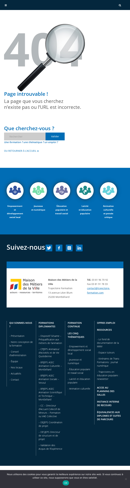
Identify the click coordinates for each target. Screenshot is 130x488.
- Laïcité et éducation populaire (79, 380)
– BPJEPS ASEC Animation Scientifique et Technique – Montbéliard (50, 394)
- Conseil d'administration (17, 353)
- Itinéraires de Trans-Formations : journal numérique (108, 362)
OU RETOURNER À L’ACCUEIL (20, 150)
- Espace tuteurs (106, 352)
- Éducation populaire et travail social (79, 371)
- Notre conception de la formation (21, 343)
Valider (55, 136)
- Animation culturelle (79, 388)
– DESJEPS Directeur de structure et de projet (49, 435)
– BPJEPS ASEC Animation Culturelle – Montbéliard (50, 366)
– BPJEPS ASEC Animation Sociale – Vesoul (49, 379)
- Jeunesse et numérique (75, 361)
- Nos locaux (16, 367)
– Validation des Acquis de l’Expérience (50, 447)
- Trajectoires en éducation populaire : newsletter (108, 375)
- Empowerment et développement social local (79, 350)
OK (66, 483)
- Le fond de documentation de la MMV (108, 343)
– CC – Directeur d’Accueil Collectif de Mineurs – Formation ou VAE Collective (49, 411)
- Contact (14, 379)
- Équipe (13, 361)
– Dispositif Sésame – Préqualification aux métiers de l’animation (50, 339)
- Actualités (15, 373)
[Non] (125, 479)
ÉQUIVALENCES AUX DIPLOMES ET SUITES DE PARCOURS (109, 416)
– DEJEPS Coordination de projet (50, 424)
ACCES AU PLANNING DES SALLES (105, 391)
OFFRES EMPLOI (106, 322)
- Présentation (16, 335)
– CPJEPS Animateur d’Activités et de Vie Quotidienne (49, 352)
